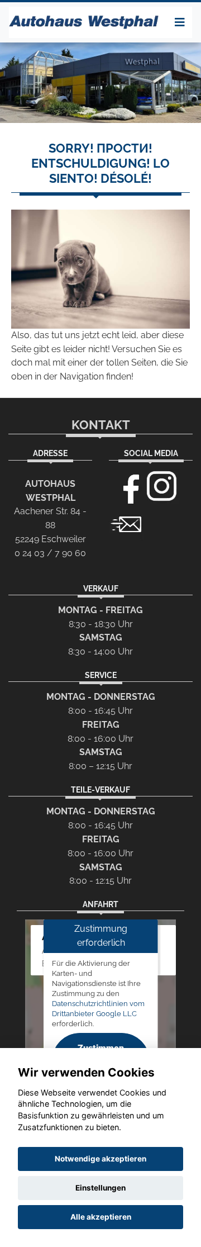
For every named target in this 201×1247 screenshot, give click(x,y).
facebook (126, 486)
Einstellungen (100, 1187)
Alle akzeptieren (100, 1216)
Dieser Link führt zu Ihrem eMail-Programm (126, 523)
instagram (162, 486)
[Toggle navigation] (180, 22)
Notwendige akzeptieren (100, 1158)
